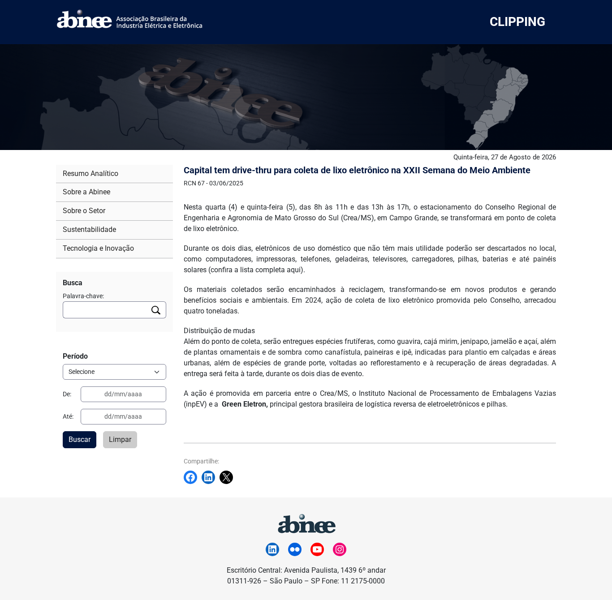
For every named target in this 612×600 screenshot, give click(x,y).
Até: (68, 416)
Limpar (120, 439)
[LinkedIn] (272, 549)
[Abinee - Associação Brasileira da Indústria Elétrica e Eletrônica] (306, 522)
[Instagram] (339, 549)
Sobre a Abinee (86, 192)
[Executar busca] (156, 309)
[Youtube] (317, 549)
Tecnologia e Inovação (98, 248)
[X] (228, 477)
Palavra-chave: (83, 296)
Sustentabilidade (89, 229)
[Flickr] (295, 549)
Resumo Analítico (90, 173)
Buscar (80, 439)
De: (67, 394)
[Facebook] (193, 477)
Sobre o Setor (84, 210)
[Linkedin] (211, 477)
